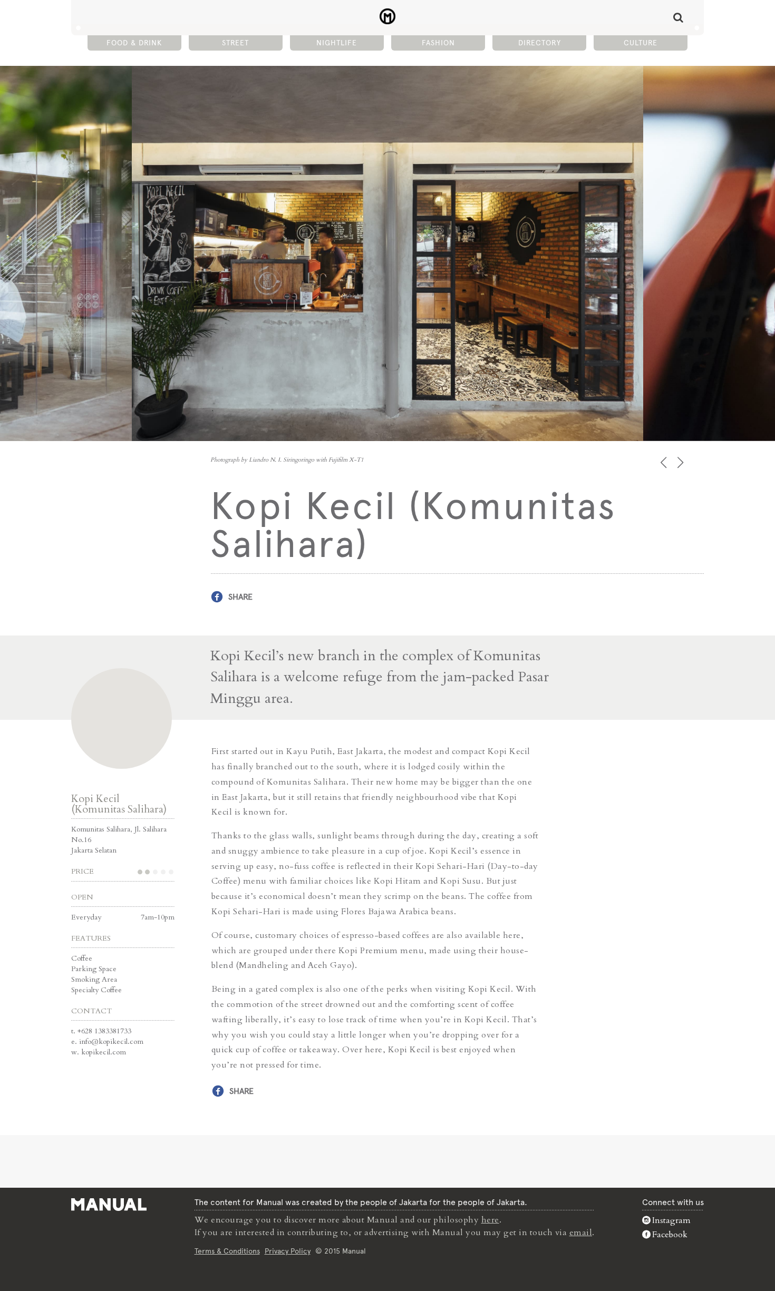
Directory (539, 42)
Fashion (438, 42)
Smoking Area (94, 979)
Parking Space (94, 969)
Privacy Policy (288, 1251)
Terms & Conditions (227, 1251)
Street (235, 42)
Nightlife (336, 42)
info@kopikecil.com (111, 1041)
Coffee (81, 958)
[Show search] (678, 17)
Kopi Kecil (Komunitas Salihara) (119, 803)
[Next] (681, 462)
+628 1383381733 (104, 1031)
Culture (640, 42)
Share (240, 597)
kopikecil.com (103, 1052)
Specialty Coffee (96, 990)
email (581, 1232)
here (490, 1220)
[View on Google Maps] (121, 718)
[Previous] (664, 462)
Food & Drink (134, 42)
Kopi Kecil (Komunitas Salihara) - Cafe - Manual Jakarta (388, 16)
